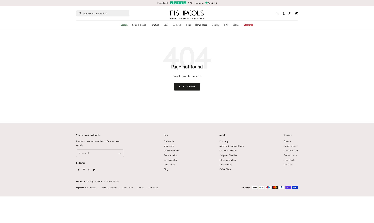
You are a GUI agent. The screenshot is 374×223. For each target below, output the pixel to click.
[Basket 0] (296, 13)
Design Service (291, 146)
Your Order (169, 146)
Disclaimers (153, 187)
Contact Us (169, 141)
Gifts (226, 24)
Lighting (215, 24)
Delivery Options (171, 150)
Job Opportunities (227, 160)
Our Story (223, 141)
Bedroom (177, 24)
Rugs (188, 24)
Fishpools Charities (228, 155)
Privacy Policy (127, 187)
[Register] (119, 153)
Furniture (154, 24)
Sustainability (225, 164)
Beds (166, 24)
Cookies (141, 187)
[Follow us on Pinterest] (89, 169)
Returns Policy (170, 155)
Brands (236, 24)
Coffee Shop (225, 169)
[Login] (290, 13)
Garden (124, 24)
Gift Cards (288, 164)
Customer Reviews (228, 150)
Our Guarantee (170, 160)
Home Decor (201, 24)
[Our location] (284, 13)
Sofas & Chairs (139, 24)
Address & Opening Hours (231, 146)
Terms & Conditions (109, 187)
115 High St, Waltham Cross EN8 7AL (102, 181)
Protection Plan (291, 150)
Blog (166, 169)
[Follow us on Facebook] (78, 169)
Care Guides (169, 164)
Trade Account (290, 155)
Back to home (187, 86)
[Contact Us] (277, 13)
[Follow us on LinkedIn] (94, 169)
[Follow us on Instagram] (83, 169)
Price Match (289, 160)
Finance (287, 141)
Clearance (248, 24)
